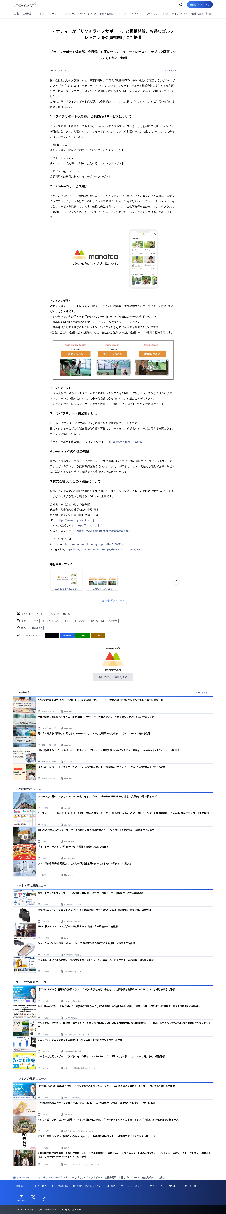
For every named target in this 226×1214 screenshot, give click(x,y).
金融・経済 (197, 13)
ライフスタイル (180, 13)
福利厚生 (113, 621)
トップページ (23, 1177)
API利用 (173, 1186)
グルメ (122, 13)
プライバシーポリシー (132, 1186)
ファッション (151, 13)
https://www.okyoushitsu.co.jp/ (77, 520)
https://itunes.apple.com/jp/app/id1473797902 (94, 544)
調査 (208, 13)
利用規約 (111, 1186)
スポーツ (52, 13)
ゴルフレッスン (98, 621)
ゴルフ (67, 621)
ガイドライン (156, 1186)
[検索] (181, 4)
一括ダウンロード (115, 600)
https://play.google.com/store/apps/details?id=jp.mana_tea (103, 549)
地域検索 (27, 13)
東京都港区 (37, 628)
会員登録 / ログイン (200, 4)
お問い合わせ (189, 1186)
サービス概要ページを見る (201, 1206)
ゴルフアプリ (81, 621)
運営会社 (20, 1186)
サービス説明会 (60, 1186)
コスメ (165, 13)
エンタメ (39, 13)
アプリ (35, 621)
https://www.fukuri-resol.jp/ (126, 441)
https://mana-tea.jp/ (89, 525)
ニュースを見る (201, 692)
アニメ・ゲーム (68, 13)
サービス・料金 (38, 1186)
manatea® (170, 70)
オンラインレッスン (51, 621)
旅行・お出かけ (108, 13)
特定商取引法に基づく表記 (87, 1186)
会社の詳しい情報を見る (113, 677)
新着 (16, 13)
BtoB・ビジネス (88, 13)
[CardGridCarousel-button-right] (176, 581)
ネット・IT (135, 13)
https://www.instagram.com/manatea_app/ (103, 530)
